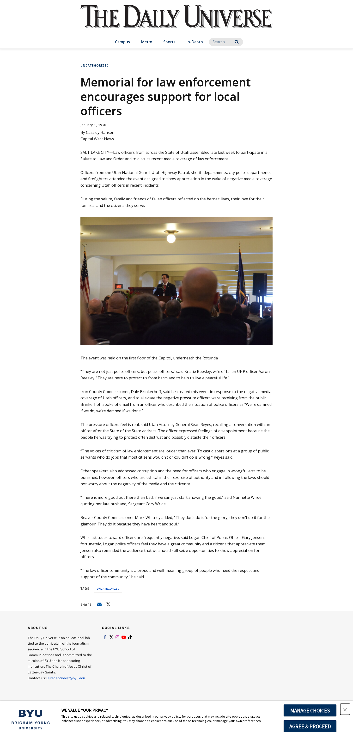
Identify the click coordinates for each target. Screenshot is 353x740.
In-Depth (194, 41)
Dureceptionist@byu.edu (65, 678)
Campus (122, 41)
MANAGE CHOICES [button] (310, 710)
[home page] (176, 21)
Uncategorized (94, 65)
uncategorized (108, 588)
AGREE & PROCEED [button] (310, 726)
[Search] (236, 42)
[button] (345, 709)
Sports (169, 41)
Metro (146, 41)
